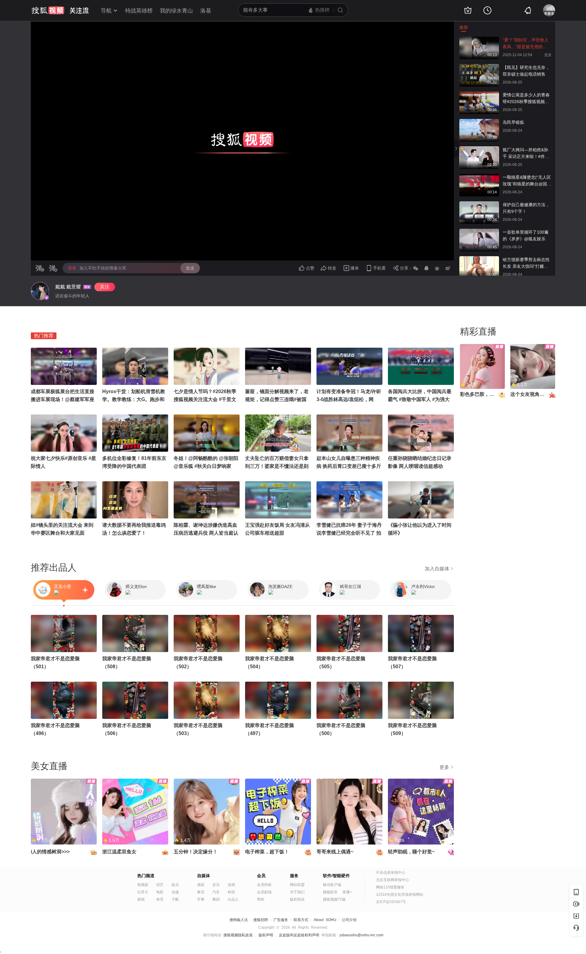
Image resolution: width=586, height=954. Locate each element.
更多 (444, 767)
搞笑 (200, 885)
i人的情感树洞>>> (50, 851)
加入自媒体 (437, 568)
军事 (200, 899)
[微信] (416, 268)
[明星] (40, 291)
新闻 (141, 899)
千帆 (175, 899)
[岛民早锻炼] (479, 122)
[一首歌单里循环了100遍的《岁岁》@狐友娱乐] (479, 231)
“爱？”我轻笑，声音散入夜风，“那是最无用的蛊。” (525, 44)
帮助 (260, 899)
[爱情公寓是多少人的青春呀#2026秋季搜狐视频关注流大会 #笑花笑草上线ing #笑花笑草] (479, 94)
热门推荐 (43, 335)
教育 (200, 892)
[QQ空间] (437, 268)
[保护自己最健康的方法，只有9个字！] (479, 204)
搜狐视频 (48, 10)
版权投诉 (297, 899)
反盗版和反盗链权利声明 (299, 935)
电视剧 (142, 885)
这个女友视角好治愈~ (533, 394)
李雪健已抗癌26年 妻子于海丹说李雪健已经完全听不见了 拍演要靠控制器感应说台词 (349, 532)
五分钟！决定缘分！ (196, 851)
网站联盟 (297, 885)
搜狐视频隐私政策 (238, 935)
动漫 (175, 892)
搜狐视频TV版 (334, 899)
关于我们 (297, 892)
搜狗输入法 (239, 920)
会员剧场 (264, 892)
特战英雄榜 (139, 10)
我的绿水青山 (176, 10)
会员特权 (264, 885)
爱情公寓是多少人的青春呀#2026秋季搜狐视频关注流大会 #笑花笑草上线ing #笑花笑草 (526, 98)
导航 (106, 10)
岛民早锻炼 (513, 122)
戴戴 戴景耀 (68, 286)
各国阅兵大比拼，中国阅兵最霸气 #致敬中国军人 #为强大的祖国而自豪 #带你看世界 (419, 399)
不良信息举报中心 (390, 872)
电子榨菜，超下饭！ (267, 851)
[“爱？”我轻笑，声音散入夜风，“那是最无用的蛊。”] (479, 39)
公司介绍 (349, 920)
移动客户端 (332, 885)
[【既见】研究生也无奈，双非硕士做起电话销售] (479, 67)
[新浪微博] (448, 268)
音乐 (216, 885)
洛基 (205, 10)
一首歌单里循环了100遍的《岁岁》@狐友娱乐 (525, 235)
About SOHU (325, 920)
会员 (261, 875)
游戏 (231, 885)
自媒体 (203, 875)
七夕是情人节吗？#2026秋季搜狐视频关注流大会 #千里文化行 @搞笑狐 (205, 399)
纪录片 (142, 892)
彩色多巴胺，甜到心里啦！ (489, 394)
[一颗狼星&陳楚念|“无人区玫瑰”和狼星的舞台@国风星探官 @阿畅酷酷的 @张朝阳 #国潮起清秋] (479, 176)
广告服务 (280, 920)
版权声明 (266, 935)
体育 (160, 899)
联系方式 (301, 920)
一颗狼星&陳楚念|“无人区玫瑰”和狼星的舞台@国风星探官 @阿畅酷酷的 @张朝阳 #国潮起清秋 (527, 181)
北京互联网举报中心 (392, 880)
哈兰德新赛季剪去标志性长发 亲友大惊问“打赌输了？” (526, 263)
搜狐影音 (330, 892)
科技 (231, 892)
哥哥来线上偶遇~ (335, 851)
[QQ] (426, 268)
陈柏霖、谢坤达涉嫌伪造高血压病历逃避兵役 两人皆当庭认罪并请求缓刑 (206, 532)
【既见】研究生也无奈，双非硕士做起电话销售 (526, 71)
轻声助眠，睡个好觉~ (411, 851)
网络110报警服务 (390, 887)
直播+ (347, 892)
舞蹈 (216, 899)
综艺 (160, 885)
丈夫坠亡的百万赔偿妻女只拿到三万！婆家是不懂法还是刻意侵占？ (277, 466)
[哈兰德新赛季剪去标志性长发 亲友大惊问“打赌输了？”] (479, 259)
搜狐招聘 (260, 920)
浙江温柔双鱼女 (119, 851)
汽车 (216, 892)
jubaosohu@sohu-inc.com (361, 935)
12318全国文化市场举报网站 (399, 894)
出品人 (233, 899)
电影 (160, 892)
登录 (72, 268)
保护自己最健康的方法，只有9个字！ (526, 208)
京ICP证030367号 (391, 902)
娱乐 (175, 885)
